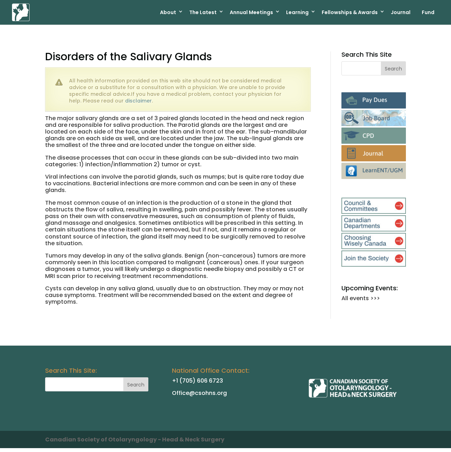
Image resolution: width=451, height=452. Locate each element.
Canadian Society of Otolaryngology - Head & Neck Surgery (134, 439)
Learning (297, 12)
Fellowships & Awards (350, 12)
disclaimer (138, 100)
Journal (400, 12)
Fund (428, 12)
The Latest (203, 12)
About (168, 12)
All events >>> (360, 298)
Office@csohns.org (199, 393)
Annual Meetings (251, 12)
